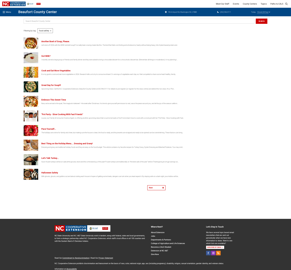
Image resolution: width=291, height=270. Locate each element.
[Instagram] (213, 253)
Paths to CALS (276, 4)
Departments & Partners (161, 240)
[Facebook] (208, 253)
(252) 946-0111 (225, 12)
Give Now (155, 254)
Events (236, 4)
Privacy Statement (105, 258)
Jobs (153, 236)
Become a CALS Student (161, 247)
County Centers (250, 4)
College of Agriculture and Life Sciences (168, 243)
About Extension (157, 232)
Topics (264, 4)
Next (151, 188)
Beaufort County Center (37, 12)
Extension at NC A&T (159, 251)
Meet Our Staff (222, 4)
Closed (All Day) (262, 12)
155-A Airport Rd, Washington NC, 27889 (182, 12)
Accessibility (71, 269)
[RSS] (218, 253)
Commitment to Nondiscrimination (75, 258)
